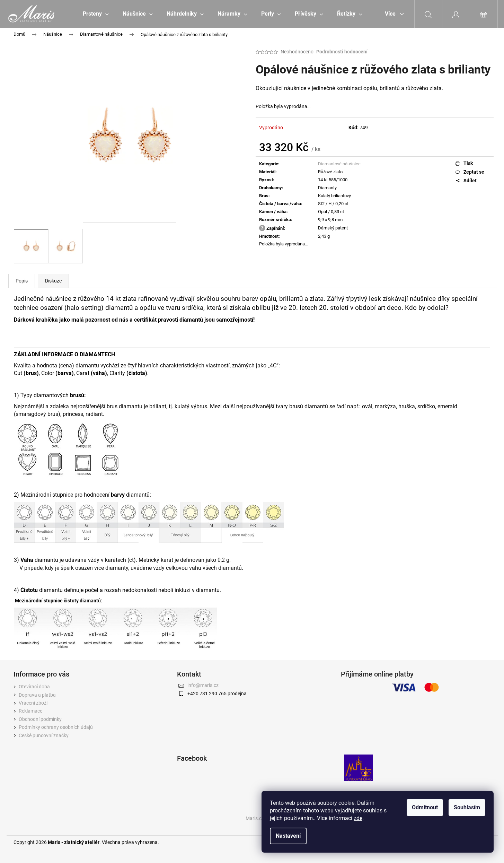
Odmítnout (425, 807)
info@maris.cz (203, 685)
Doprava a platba (37, 695)
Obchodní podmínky (40, 719)
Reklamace (30, 711)
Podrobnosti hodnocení (342, 51)
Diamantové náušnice (339, 163)
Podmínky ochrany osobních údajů (56, 727)
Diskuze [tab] (53, 281)
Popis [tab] (22, 281)
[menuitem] (96, 14)
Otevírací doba (34, 686)
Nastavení (288, 836)
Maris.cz (255, 818)
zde (358, 818)
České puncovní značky (44, 735)
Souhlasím (467, 807)
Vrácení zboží (33, 703)
